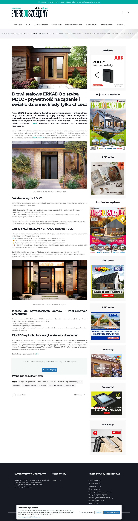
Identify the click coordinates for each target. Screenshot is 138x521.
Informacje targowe (96, 501)
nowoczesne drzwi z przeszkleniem (62, 385)
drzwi (34, 123)
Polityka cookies (36, 517)
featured (16, 385)
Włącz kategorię (49, 370)
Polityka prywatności (24, 517)
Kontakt (120, 24)
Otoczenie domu (94, 486)
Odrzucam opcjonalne (86, 512)
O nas (28, 24)
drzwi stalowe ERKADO (46, 382)
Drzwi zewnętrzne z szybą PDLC (70, 382)
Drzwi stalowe (38, 137)
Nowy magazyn (94, 489)
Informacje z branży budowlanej (100, 498)
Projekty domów (91, 24)
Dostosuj (99, 512)
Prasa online (56, 480)
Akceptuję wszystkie (112, 512)
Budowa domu (57, 24)
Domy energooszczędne (97, 495)
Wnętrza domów (94, 483)
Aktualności (18, 24)
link (37, 354)
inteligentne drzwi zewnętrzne (34, 385)
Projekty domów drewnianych (100, 492)
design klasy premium (27, 382)
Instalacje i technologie (73, 24)
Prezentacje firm (107, 24)
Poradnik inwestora (41, 24)
